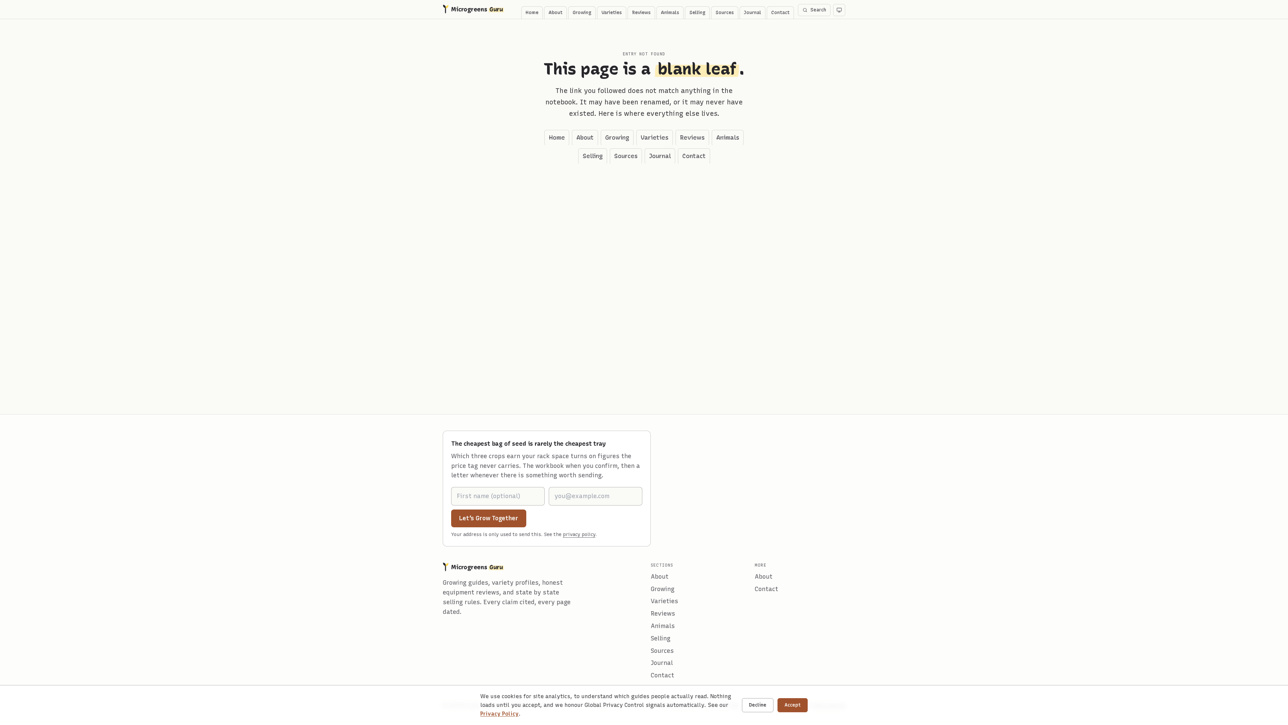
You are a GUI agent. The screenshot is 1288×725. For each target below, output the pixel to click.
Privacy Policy (499, 714)
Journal (752, 12)
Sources (724, 12)
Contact (780, 12)
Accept (793, 705)
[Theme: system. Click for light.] (839, 10)
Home (532, 12)
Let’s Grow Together (492, 518)
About (555, 12)
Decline (757, 705)
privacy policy (579, 534)
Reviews (641, 12)
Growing (582, 12)
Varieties (611, 12)
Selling (697, 12)
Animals (670, 12)
